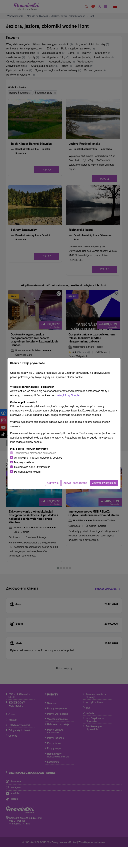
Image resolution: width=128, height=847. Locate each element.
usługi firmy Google (68, 395)
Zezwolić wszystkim (104, 483)
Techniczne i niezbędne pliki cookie (35, 453)
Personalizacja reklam (27, 471)
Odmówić (52, 483)
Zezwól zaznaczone (75, 483)
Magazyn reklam (24, 462)
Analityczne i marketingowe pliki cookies (38, 457)
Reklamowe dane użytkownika (32, 467)
